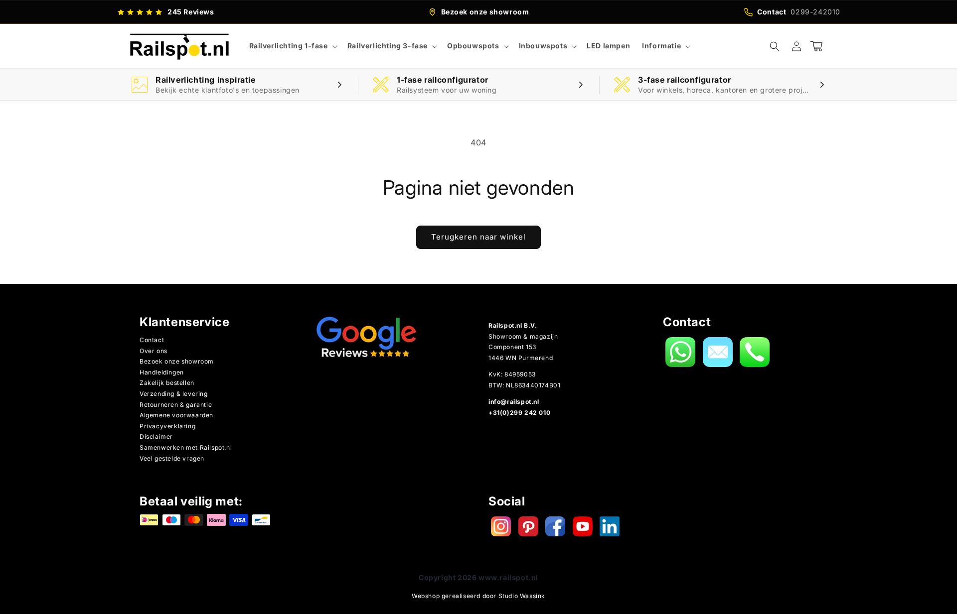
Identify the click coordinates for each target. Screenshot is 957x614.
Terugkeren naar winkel (478, 237)
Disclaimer (156, 436)
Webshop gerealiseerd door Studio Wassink (478, 596)
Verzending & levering (174, 393)
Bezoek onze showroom (177, 361)
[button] (292, 45)
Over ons (153, 351)
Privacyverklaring (167, 426)
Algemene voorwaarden (176, 415)
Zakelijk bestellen (167, 382)
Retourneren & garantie (176, 404)
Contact (152, 340)
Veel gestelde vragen (172, 458)
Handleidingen (162, 372)
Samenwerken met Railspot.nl (186, 447)
